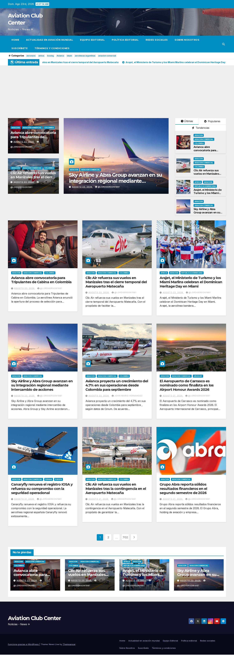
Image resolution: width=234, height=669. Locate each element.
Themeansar (69, 644)
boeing (50, 56)
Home (15, 39)
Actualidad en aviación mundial (49, 39)
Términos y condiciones (52, 48)
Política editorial (125, 39)
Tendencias (202, 127)
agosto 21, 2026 (173, 396)
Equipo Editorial (92, 39)
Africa (198, 182)
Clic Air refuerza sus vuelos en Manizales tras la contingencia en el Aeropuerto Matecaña (115, 488)
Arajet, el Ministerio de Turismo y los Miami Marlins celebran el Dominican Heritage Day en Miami (191, 282)
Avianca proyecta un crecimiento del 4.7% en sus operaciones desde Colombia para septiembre (113, 181)
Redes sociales (157, 39)
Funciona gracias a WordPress (23, 644)
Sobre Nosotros (187, 39)
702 (125, 537)
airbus (41, 56)
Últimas (188, 121)
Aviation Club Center (34, 618)
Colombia (49, 128)
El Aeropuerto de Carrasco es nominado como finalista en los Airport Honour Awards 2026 (186, 385)
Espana (48, 479)
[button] (223, 44)
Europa (58, 479)
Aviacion (15, 128)
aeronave (30, 56)
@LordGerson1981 (51, 288)
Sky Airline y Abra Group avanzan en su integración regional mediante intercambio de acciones (42, 385)
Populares (213, 121)
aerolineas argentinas (85, 56)
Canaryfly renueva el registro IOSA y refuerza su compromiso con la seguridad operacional (41, 488)
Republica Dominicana (205, 186)
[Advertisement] (117, 89)
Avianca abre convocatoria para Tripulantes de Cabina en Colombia (33, 137)
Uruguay (198, 376)
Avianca (60, 56)
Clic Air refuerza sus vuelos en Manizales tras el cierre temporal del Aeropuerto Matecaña (116, 282)
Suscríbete (19, 48)
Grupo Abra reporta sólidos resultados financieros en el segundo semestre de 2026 (183, 488)
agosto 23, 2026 (24, 142)
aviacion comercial (107, 56)
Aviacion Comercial (32, 128)
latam (69, 56)
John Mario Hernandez (112, 187)
